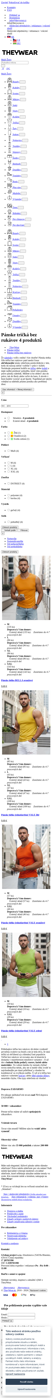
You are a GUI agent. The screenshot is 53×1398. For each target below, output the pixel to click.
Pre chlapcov (18, 219)
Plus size (16, 187)
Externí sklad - (25, 421)
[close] (2, 71)
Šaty (14, 128)
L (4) (13, 465)
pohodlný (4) (17, 522)
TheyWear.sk (10, 1290)
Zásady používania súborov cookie (23, 1221)
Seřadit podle (10, 530)
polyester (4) (16, 495)
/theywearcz (9, 1287)
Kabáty (16, 87)
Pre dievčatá (18, 225)
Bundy (16, 82)
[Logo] (20, 57)
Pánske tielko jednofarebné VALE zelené (21, 1030)
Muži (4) (15, 451)
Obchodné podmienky (17, 1216)
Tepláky (16, 146)
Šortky (15, 158)
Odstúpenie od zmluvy (17, 1238)
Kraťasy (16, 292)
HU (18, 43)
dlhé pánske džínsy (40, 1075)
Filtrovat (24, 530)
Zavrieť (4, 2)
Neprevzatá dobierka (16, 1235)
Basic (15, 181)
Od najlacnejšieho (15, 544)
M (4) (13, 463)
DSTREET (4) (17, 483)
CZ (18, 40)
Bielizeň (16, 164)
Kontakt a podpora (10, 1243)
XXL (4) (15, 471)
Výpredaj (17, 199)
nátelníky (8, 357)
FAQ (9, 10)
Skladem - (23, 418)
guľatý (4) (15, 510)
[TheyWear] (17, 1160)
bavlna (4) (15, 498)
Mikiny (16, 99)
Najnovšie (11, 538)
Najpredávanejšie (15, 541)
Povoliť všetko (26, 1382)
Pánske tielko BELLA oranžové (17, 680)
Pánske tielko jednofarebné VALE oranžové (23, 922)
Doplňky (16, 170)
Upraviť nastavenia (15, 1374)
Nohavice (17, 140)
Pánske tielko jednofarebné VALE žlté (20, 815)
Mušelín (16, 193)
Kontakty (11, 7)
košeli (44, 368)
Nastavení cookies (38, 1290)
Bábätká (16, 213)
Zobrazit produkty (9, 527)
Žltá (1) (17, 433)
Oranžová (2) (19, 436)
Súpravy (16, 152)
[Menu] (13, 68)
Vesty (15, 111)
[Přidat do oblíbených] (1, 689)
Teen (15, 207)
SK (12, 37)
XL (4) (14, 468)
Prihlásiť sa (7, 1321)
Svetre (15, 93)
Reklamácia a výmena (17, 1233)
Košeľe (16, 268)
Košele (16, 117)
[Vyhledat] (3, 65)
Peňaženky (17, 310)
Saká (14, 105)
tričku (33, 368)
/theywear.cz (23, 1287)
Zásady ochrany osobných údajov (22, 1219)
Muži (4, 59)
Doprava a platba (15, 1211)
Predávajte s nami (15, 1213)
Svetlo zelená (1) (21, 439)
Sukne (15, 134)
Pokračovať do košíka (19, 2)
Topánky (16, 175)
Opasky (16, 315)
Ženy (9, 59)
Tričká (15, 122)
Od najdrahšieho (14, 546)
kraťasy (22, 1075)
